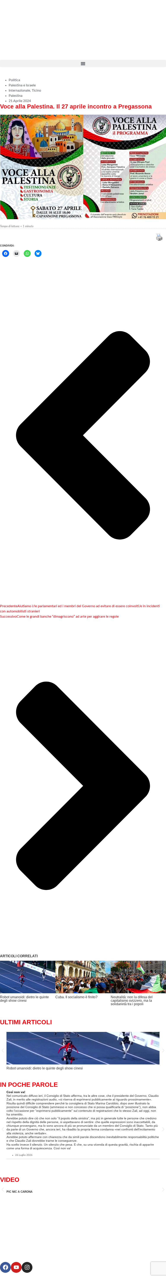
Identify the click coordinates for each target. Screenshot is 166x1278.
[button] (83, 63)
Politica (14, 80)
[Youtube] (16, 1267)
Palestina (15, 95)
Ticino (36, 90)
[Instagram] (27, 1267)
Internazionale (19, 90)
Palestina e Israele (22, 85)
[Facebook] (5, 1267)
